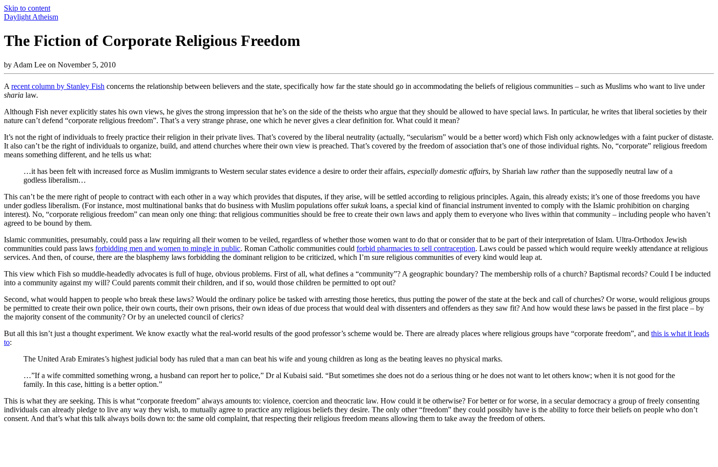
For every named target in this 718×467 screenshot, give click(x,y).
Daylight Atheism (31, 17)
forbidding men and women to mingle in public (167, 248)
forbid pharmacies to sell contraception (416, 248)
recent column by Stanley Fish (58, 86)
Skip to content (27, 8)
